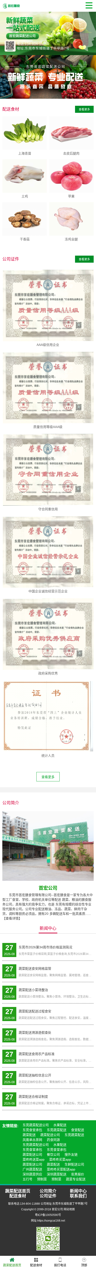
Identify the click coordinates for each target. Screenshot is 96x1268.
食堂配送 (77, 1130)
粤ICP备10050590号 (48, 1215)
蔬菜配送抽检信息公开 (35, 1075)
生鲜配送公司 (74, 1164)
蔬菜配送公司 (50, 1135)
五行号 (27, 1179)
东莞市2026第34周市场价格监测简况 (45, 947)
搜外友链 (71, 1154)
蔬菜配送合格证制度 (33, 1096)
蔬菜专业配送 (76, 1179)
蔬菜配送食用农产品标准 (37, 1054)
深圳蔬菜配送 (56, 1174)
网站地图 (69, 1209)
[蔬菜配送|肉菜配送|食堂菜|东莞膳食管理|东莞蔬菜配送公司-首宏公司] (11, 6)
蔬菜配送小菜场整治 (33, 990)
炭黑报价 (77, 1174)
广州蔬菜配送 (32, 1169)
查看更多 (84, 109)
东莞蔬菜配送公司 (36, 1125)
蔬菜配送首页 (12, 1265)
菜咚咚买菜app (60, 1159)
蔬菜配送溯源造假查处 (35, 1032)
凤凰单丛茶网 (32, 1140)
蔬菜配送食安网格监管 (35, 968)
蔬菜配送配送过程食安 (35, 1011)
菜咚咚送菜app (34, 1159)
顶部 (84, 1265)
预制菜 (42, 1179)
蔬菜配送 (29, 1135)
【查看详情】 (12, 918)
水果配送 (59, 1125)
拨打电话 (60, 1265)
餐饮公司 (53, 1154)
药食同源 (53, 1140)
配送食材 (36, 1265)
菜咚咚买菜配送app (61, 1169)
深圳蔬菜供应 (32, 1174)
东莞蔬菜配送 (56, 1130)
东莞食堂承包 (32, 1130)
